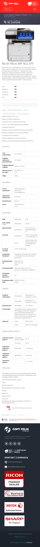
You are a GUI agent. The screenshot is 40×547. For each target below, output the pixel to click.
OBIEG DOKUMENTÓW (9, 113)
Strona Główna (8, 15)
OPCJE (26, 109)
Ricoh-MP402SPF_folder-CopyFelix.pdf (22, 408)
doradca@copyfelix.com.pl (16, 467)
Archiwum (24, 15)
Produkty (17, 15)
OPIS (4, 109)
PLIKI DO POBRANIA (23, 113)
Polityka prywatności (20, 537)
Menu (9, 9)
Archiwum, (14, 415)
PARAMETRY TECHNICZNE (15, 109)
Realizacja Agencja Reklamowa (18, 542)
